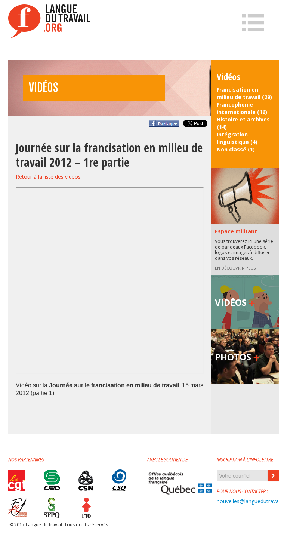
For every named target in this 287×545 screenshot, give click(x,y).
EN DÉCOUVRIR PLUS (237, 268)
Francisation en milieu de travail (238, 93)
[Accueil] (49, 21)
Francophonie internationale (236, 108)
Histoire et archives (243, 119)
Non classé (231, 149)
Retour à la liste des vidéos (48, 176)
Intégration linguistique (233, 138)
